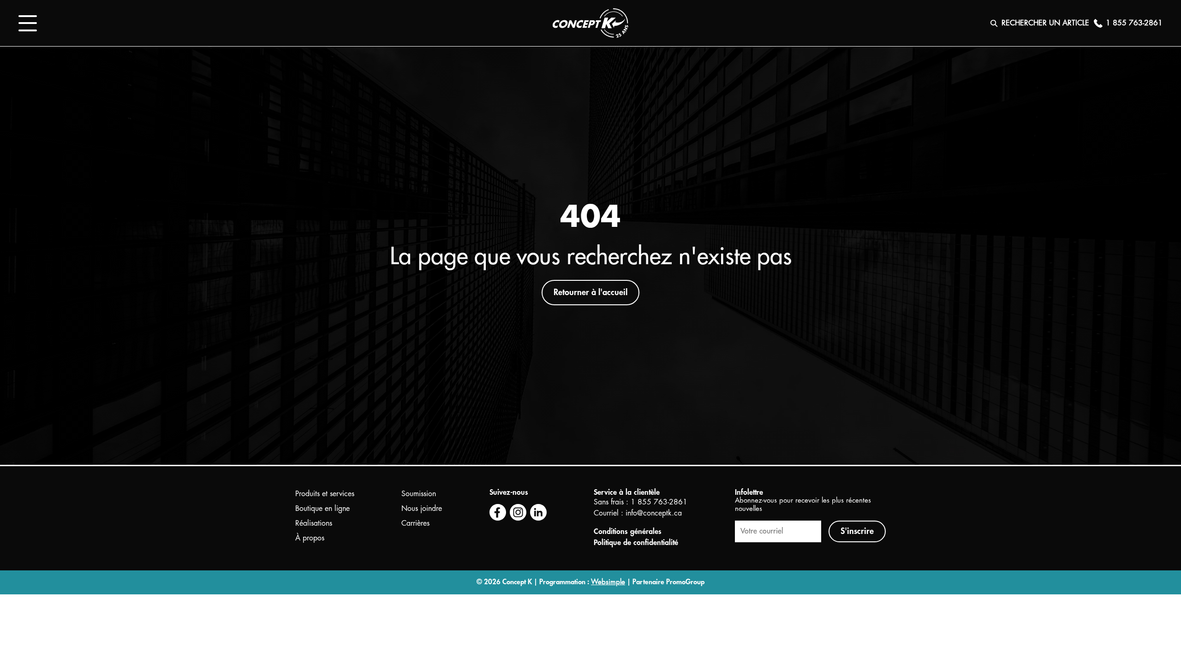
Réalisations (313, 523)
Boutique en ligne (322, 508)
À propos (309, 538)
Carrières (415, 523)
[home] (590, 23)
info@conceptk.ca (654, 513)
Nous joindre (421, 508)
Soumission (418, 494)
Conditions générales (628, 531)
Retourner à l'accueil (590, 292)
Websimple (608, 582)
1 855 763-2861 (659, 502)
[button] (27, 23)
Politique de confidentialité (636, 542)
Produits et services (324, 494)
